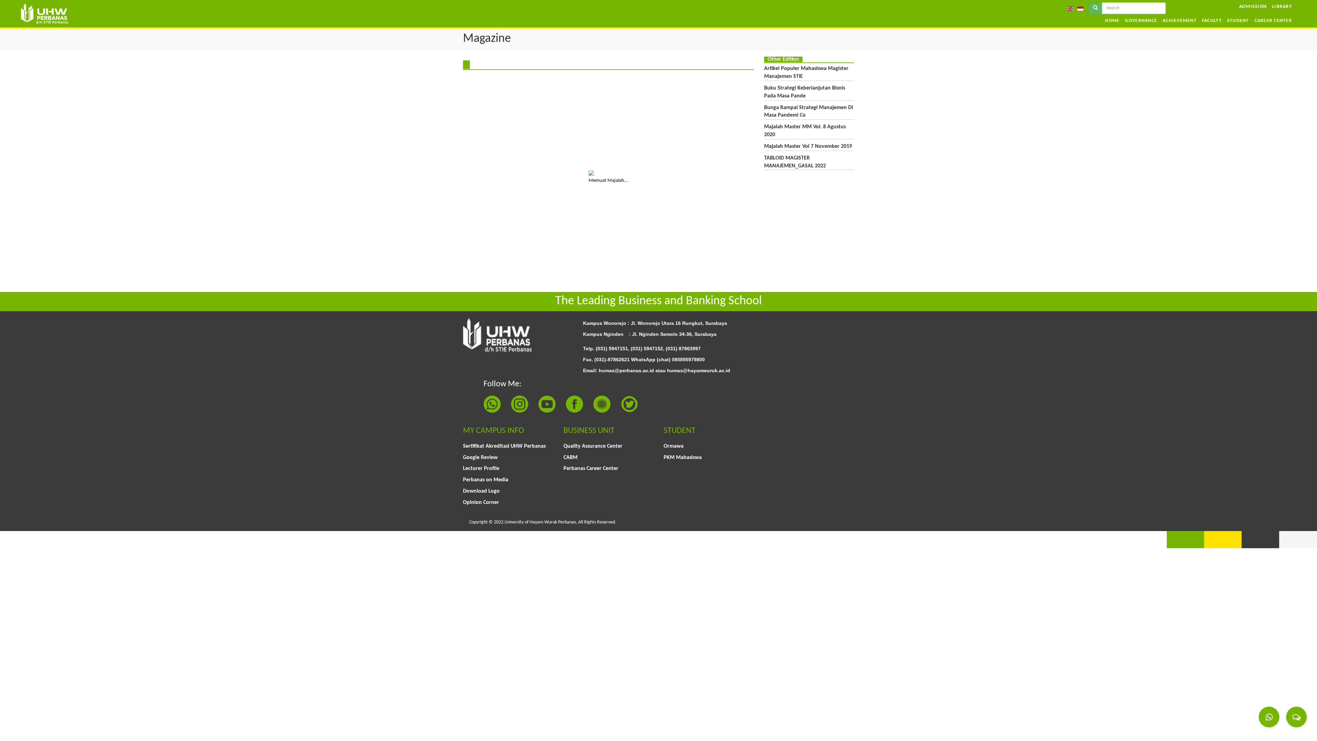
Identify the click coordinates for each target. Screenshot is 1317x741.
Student (1238, 20)
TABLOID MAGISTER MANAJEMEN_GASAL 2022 (795, 162)
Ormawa (674, 446)
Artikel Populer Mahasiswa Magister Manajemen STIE (806, 72)
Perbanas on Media (485, 480)
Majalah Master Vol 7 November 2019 (808, 146)
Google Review (480, 457)
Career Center (1273, 20)
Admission (1253, 6)
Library (1282, 6)
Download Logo (481, 491)
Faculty (1212, 20)
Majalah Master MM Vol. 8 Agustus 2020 (805, 131)
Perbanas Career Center (590, 468)
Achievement (1180, 20)
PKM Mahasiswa (683, 457)
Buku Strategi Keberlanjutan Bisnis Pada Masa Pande (804, 92)
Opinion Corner (481, 502)
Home (1112, 20)
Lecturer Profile (481, 468)
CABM (570, 457)
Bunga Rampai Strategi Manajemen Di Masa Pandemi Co (808, 111)
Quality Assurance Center (592, 446)
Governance (1141, 20)
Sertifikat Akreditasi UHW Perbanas (504, 446)
